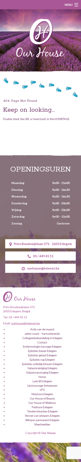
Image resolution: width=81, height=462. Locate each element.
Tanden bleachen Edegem (42, 411)
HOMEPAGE (61, 119)
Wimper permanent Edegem (42, 420)
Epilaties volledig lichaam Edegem (42, 364)
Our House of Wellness (42, 402)
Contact (42, 342)
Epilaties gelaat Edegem (42, 355)
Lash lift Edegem (42, 381)
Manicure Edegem (42, 394)
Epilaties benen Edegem (42, 351)
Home (42, 377)
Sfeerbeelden (42, 424)
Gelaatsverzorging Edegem (42, 372)
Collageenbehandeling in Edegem (42, 338)
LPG (42, 389)
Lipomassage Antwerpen (42, 385)
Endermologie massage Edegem (42, 346)
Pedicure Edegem (42, 407)
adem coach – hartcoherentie (42, 333)
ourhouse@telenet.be (43, 268)
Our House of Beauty (42, 398)
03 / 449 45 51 (43, 256)
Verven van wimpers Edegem (42, 415)
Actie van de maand (42, 329)
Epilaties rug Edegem (42, 359)
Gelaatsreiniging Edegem (42, 368)
